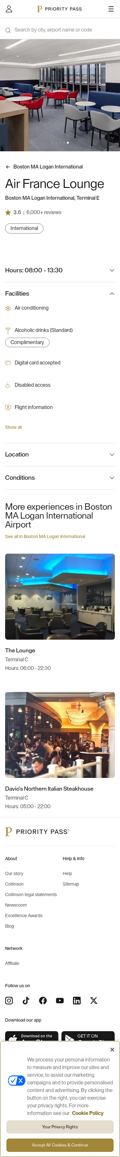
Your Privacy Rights (59, 1127)
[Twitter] (94, 1000)
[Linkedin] (77, 1000)
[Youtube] (60, 1000)
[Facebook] (43, 1000)
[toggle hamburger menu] (111, 9)
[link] (32, 1040)
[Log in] (9, 9)
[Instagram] (9, 1000)
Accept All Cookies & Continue (60, 1145)
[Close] (112, 1050)
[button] (52, 143)
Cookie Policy (88, 1113)
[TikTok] (26, 1000)
